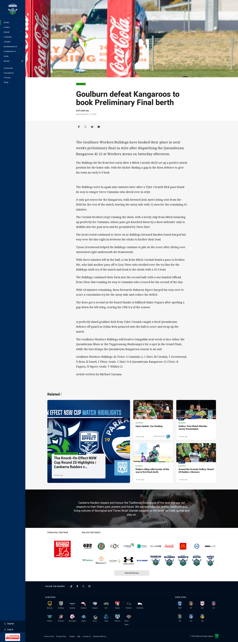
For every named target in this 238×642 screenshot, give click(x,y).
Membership (10, 47)
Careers (72, 636)
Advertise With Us (99, 636)
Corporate (8, 68)
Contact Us (87, 636)
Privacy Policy (61, 636)
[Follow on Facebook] (77, 586)
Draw (7, 32)
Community (10, 51)
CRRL (6, 56)
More (7, 61)
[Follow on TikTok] (71, 586)
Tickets (7, 77)
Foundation (9, 73)
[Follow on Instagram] (89, 586)
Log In (10, 629)
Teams (7, 42)
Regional (81, 84)
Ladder (8, 37)
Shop (6, 82)
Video (7, 27)
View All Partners (132, 573)
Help (78, 636)
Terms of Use (49, 636)
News (7, 22)
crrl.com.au (82, 110)
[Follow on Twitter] (83, 586)
